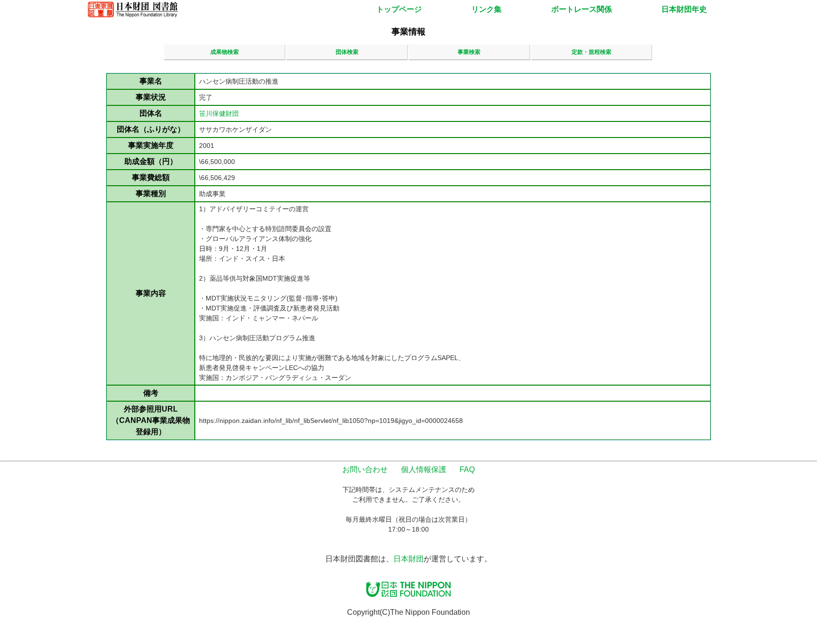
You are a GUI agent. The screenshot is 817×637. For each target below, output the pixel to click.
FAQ (467, 469)
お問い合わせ (365, 469)
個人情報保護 (423, 469)
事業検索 (469, 52)
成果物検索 (224, 52)
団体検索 (347, 52)
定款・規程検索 (591, 52)
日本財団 (408, 559)
